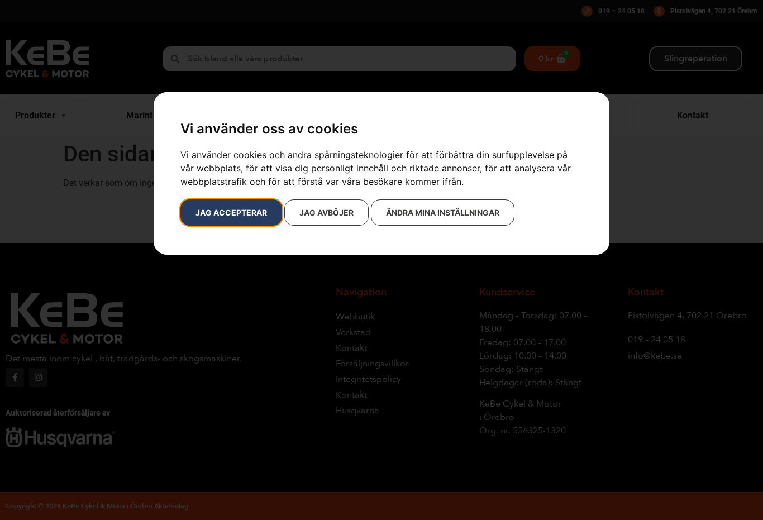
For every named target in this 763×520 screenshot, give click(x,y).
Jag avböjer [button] (326, 212)
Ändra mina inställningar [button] (442, 212)
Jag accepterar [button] (231, 212)
